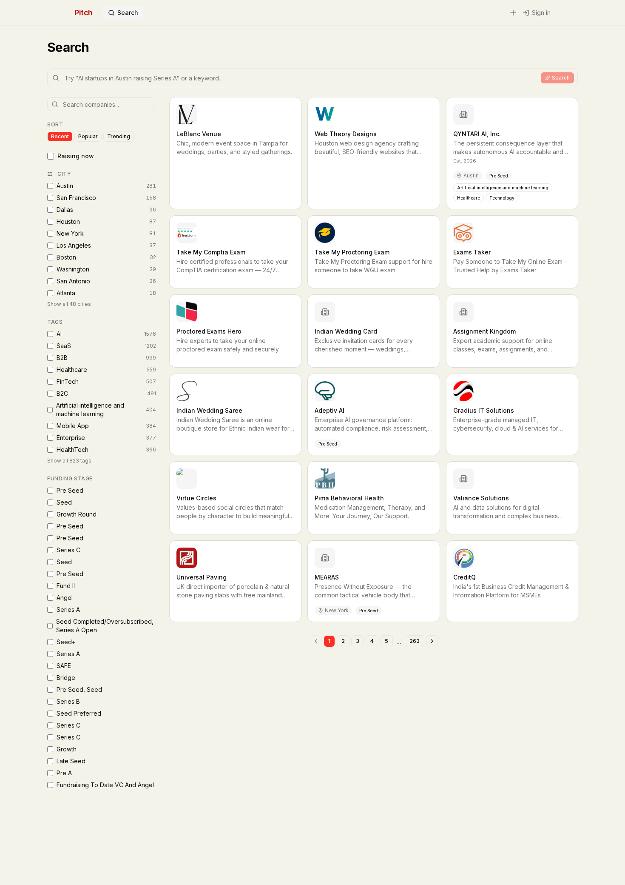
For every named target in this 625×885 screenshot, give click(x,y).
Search (127, 12)
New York (106, 233)
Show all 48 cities (69, 304)
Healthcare (106, 369)
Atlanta (106, 293)
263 (414, 641)
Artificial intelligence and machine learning (106, 409)
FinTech (106, 381)
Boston (106, 257)
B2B (106, 357)
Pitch (83, 12)
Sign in (541, 12)
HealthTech (106, 449)
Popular (88, 136)
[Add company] (513, 12)
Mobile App (106, 425)
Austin (106, 185)
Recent (60, 136)
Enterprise (106, 437)
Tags (54, 322)
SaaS (106, 345)
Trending (118, 136)
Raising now (75, 156)
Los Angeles (106, 245)
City (64, 174)
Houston (106, 221)
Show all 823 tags (69, 460)
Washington (106, 269)
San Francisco (106, 197)
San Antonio (106, 281)
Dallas (106, 209)
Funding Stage (70, 478)
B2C (106, 393)
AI (106, 333)
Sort (55, 124)
